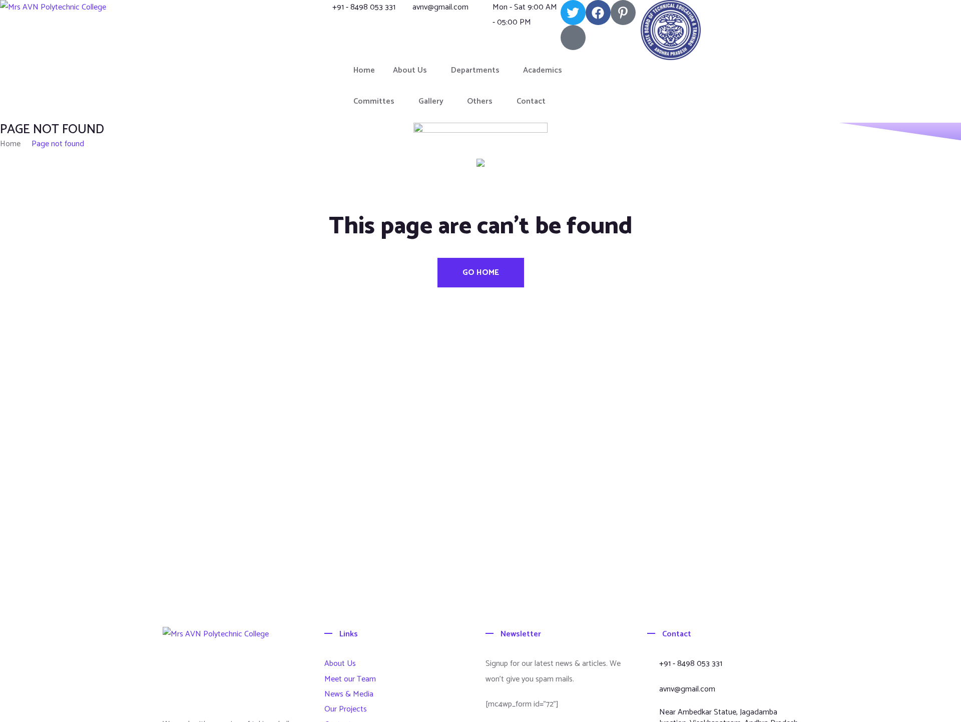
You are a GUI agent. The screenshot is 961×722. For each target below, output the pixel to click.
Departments (475, 70)
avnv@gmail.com (440, 7)
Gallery (430, 101)
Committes (373, 101)
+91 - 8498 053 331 (363, 7)
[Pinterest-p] (623, 12)
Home (364, 70)
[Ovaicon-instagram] (573, 37)
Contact (531, 101)
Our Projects (345, 709)
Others (480, 101)
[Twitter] (573, 12)
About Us (410, 70)
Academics (542, 70)
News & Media (348, 694)
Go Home (480, 272)
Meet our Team (350, 679)
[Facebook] (598, 12)
